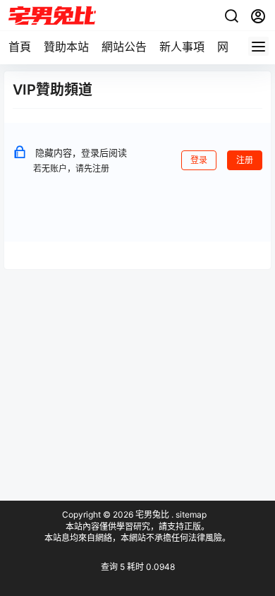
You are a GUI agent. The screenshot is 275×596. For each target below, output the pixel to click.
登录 (198, 160)
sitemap (191, 514)
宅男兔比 (151, 514)
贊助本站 (66, 47)
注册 (244, 160)
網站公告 (124, 47)
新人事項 (181, 47)
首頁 (19, 47)
